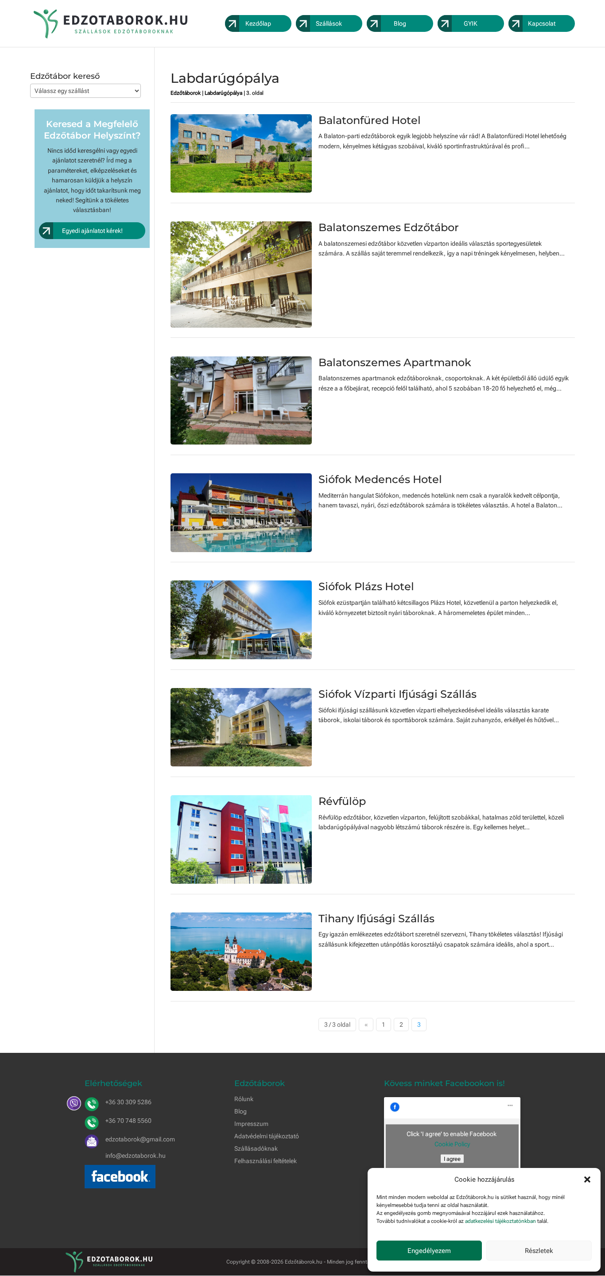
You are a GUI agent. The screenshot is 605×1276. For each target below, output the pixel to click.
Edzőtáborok (186, 93)
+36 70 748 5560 (128, 1120)
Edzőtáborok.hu (303, 1262)
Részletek (539, 1251)
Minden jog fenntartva (353, 1262)
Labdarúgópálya (223, 93)
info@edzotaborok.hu (135, 1155)
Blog (240, 1111)
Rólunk (243, 1098)
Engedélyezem (429, 1251)
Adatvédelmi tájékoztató (266, 1136)
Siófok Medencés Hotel (380, 479)
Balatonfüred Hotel (369, 120)
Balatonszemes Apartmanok (394, 362)
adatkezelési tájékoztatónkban (500, 1221)
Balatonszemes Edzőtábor (388, 227)
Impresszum (251, 1123)
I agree (452, 1159)
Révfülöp (342, 801)
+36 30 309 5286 (128, 1102)
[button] (587, 1179)
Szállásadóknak (256, 1148)
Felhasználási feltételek (265, 1160)
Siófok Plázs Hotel (366, 586)
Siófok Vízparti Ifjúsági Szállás (397, 694)
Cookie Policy (452, 1144)
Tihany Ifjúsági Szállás (376, 918)
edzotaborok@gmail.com (140, 1139)
